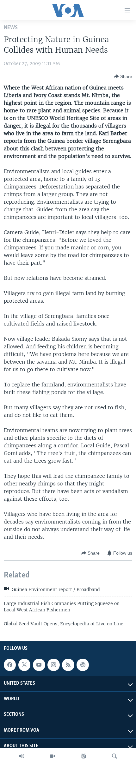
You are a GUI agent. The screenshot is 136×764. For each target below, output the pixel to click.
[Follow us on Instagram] (53, 665)
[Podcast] (83, 665)
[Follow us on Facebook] (10, 665)
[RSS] (68, 665)
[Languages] (83, 756)
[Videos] (52, 756)
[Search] (114, 756)
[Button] (123, 76)
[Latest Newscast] (21, 756)
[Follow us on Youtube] (39, 665)
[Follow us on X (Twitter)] (24, 665)
